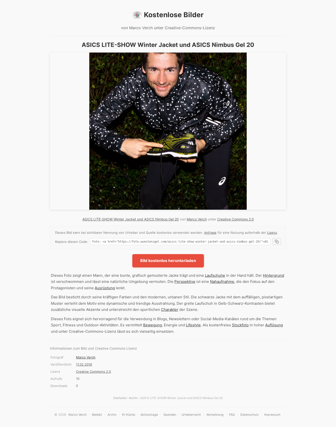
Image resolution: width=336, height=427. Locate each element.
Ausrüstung (105, 288)
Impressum (272, 414)
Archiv (133, 398)
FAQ (232, 414)
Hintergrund (273, 275)
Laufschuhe (215, 275)
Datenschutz (249, 414)
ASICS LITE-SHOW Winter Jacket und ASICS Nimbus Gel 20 (130, 219)
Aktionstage (149, 414)
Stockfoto (240, 325)
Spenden (169, 414)
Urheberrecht (191, 414)
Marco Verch (197, 219)
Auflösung (274, 325)
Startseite (119, 398)
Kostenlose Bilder (173, 15)
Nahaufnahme (222, 281)
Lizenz (272, 232)
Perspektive (184, 281)
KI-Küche (128, 414)
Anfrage (210, 232)
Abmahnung (215, 414)
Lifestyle (193, 325)
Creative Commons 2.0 (235, 219)
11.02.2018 (84, 364)
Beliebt (97, 414)
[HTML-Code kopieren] (277, 241)
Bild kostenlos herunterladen (168, 260)
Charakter (169, 309)
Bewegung (152, 325)
